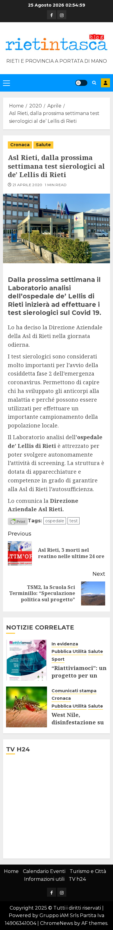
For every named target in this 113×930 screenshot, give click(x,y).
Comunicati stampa (74, 690)
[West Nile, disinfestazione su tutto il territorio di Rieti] (26, 707)
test (73, 521)
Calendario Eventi (44, 871)
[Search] (94, 83)
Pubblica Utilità (69, 651)
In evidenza (65, 644)
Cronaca (20, 144)
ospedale (54, 521)
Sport (58, 659)
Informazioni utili (44, 879)
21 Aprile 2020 (27, 185)
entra (105, 82)
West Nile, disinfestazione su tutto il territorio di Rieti (78, 726)
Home (11, 871)
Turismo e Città (88, 871)
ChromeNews (56, 923)
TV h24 (77, 879)
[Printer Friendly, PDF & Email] (18, 521)
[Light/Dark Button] (81, 83)
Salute (43, 144)
